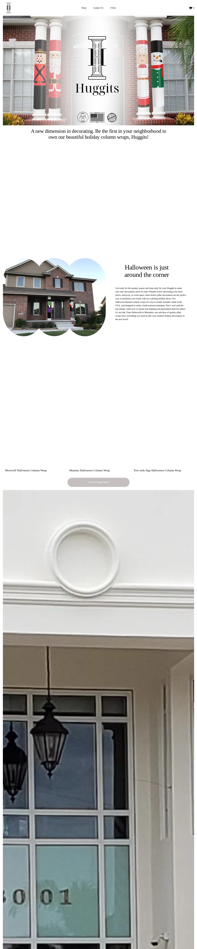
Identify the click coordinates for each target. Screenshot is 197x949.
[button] (189, 460)
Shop (83, 8)
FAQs (113, 8)
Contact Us (98, 8)
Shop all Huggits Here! (98, 482)
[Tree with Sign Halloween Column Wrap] (164, 465)
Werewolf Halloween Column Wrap (26, 470)
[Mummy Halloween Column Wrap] (99, 465)
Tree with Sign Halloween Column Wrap (157, 470)
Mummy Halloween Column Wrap (89, 470)
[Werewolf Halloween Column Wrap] (35, 465)
